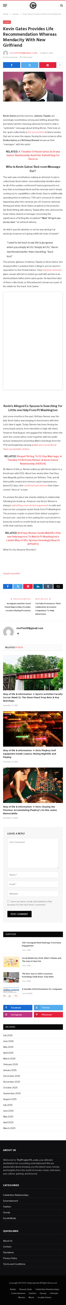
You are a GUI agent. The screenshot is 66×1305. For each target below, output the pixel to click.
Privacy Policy (10, 1258)
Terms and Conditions (14, 1264)
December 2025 (11, 1076)
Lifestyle (54, 1293)
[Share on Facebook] (11, 65)
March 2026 (9, 1058)
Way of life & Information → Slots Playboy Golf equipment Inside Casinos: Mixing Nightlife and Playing (29, 754)
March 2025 (9, 1128)
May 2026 (8, 1047)
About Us (7, 1241)
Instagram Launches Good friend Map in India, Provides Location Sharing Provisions (18, 607)
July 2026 (8, 1035)
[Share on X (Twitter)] (29, 65)
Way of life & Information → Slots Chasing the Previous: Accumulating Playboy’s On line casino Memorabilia (30, 810)
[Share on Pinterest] (47, 65)
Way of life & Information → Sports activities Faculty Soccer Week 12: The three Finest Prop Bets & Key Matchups (32, 697)
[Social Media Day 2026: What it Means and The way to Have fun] (11, 962)
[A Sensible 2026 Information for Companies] (11, 992)
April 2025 (8, 1122)
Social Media (9, 1218)
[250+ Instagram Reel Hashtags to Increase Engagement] (11, 946)
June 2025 (8, 1110)
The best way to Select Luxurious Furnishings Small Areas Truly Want (38, 975)
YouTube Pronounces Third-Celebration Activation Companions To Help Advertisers (48, 609)
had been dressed (52, 270)
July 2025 (8, 1105)
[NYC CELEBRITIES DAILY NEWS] (33, 5)
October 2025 (10, 1087)
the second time (36, 132)
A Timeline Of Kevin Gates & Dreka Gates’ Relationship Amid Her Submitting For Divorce (33, 155)
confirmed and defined (35, 485)
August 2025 (10, 1099)
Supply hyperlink (11, 573)
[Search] (61, 5)
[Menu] (5, 5)
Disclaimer (8, 1252)
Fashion (7, 1206)
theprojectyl (33, 1283)
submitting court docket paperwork (29, 505)
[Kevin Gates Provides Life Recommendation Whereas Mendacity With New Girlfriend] (33, 87)
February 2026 (10, 1064)
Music (31, 1297)
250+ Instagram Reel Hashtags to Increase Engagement (41, 944)
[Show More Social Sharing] (60, 65)
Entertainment (10, 1201)
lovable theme (44, 1297)
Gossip (7, 22)
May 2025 (8, 1116)
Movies (21, 1297)
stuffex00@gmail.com (24, 53)
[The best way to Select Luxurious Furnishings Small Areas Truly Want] (11, 977)
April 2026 (8, 1052)
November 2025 (11, 1081)
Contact (7, 1246)
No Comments (12, 57)
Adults (13, 1289)
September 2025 (12, 1093)
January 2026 (10, 1070)
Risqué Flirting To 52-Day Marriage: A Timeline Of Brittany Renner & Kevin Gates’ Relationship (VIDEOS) (34, 460)
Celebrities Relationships (16, 1195)
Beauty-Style (25, 1289)
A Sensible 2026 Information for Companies (42, 989)
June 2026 (8, 1041)
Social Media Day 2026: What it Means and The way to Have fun (41, 960)
